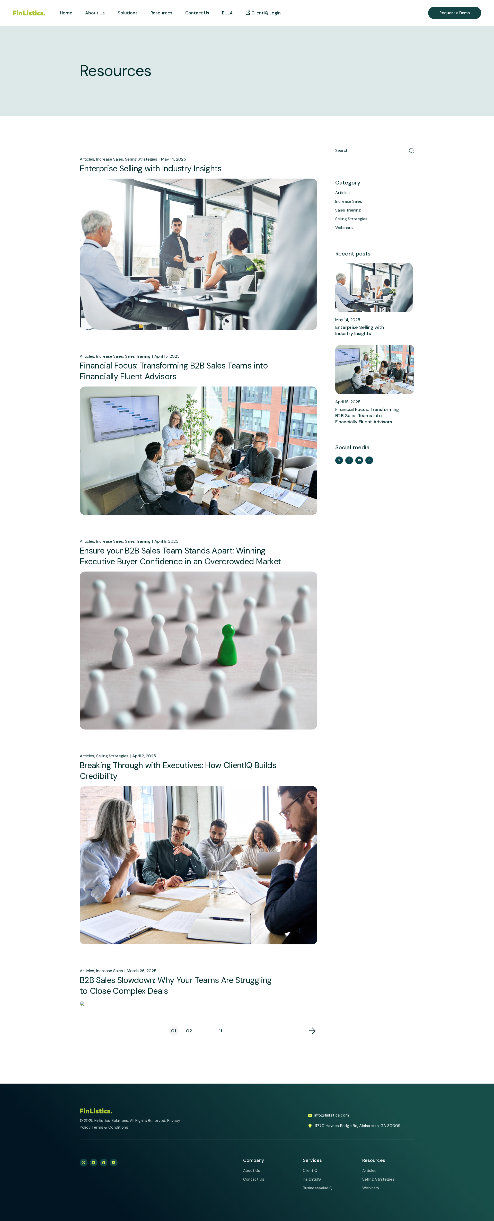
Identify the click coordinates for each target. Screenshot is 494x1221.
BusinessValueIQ (317, 1188)
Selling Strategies (141, 159)
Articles (87, 159)
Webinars (344, 227)
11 (220, 1031)
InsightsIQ (312, 1179)
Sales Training (138, 356)
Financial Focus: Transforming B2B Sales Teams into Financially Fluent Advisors (174, 371)
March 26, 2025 (141, 970)
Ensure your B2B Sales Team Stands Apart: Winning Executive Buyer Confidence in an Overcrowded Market (180, 556)
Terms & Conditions (110, 1127)
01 (173, 1031)
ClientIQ (310, 1170)
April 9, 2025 (166, 541)
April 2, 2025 (144, 756)
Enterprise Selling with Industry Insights (151, 168)
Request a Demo (454, 12)
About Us (251, 1170)
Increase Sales (109, 159)
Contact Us (253, 1179)
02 (189, 1031)
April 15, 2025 (167, 356)
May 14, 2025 (173, 159)
